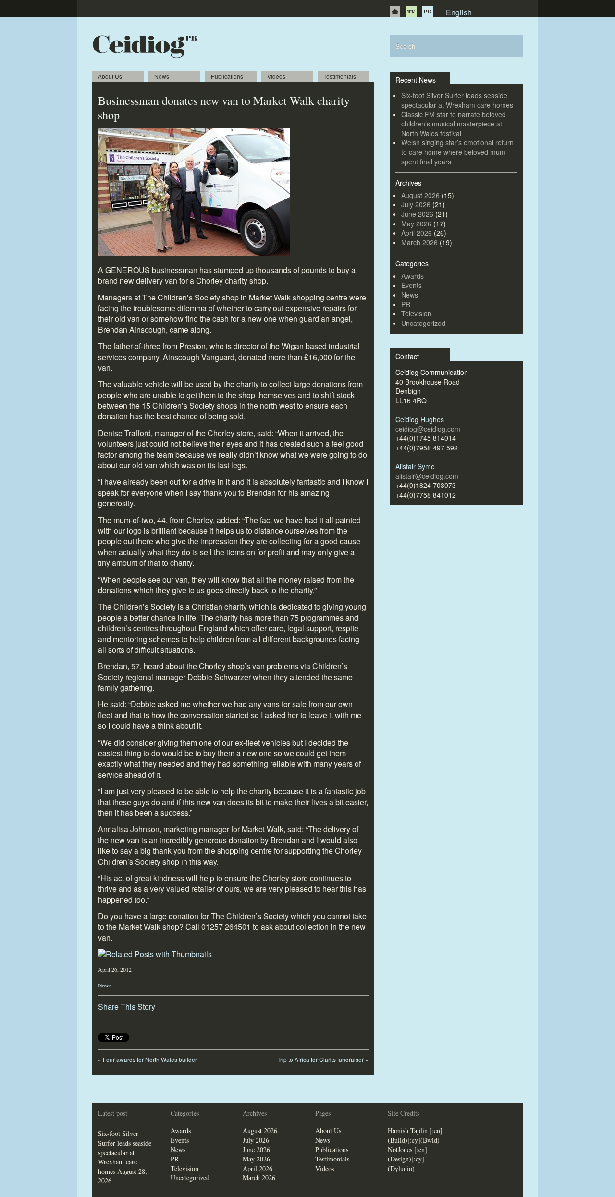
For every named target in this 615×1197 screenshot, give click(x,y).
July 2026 (415, 204)
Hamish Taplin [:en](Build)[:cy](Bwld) (415, 1135)
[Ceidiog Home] (395, 11)
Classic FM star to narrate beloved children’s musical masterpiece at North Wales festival (453, 124)
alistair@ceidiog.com (426, 476)
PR (427, 11)
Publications (227, 76)
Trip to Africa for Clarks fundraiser (323, 1059)
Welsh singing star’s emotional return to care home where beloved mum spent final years (457, 151)
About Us (110, 76)
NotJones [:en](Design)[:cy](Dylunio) (407, 1159)
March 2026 (419, 242)
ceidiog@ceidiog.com (427, 429)
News (161, 76)
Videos (276, 76)
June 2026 (417, 214)
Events (411, 285)
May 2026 (416, 223)
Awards (412, 276)
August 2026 (420, 195)
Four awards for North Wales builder (147, 1059)
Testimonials (339, 76)
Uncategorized (423, 323)
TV (411, 11)
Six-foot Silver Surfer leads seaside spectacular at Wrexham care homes (457, 100)
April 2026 (416, 232)
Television (416, 313)
